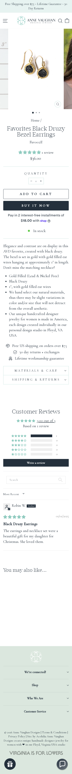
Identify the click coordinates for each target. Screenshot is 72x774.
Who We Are (35, 698)
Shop (35, 685)
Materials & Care (36, 371)
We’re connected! (35, 672)
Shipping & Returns (36, 380)
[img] (14, 517)
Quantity (36, 173)
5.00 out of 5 (46, 420)
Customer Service (35, 711)
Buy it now (36, 206)
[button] (30, 152)
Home (35, 120)
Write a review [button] (36, 463)
